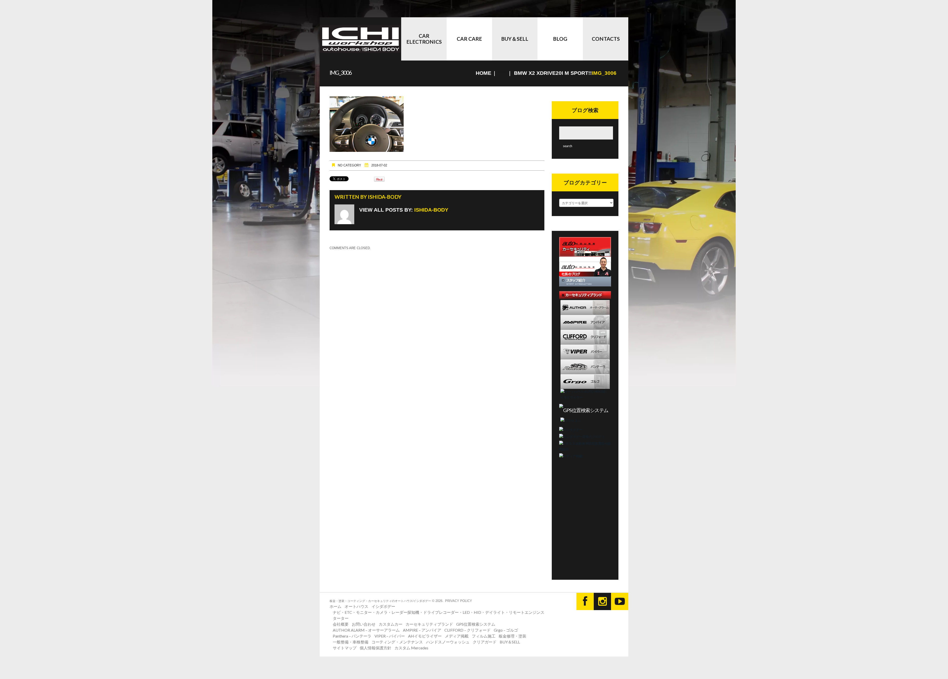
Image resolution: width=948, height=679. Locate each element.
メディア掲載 (457, 636)
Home (483, 73)
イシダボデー (383, 606)
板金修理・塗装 (512, 636)
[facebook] (585, 601)
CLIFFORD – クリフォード (467, 630)
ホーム (335, 606)
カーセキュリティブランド (429, 624)
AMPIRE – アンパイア (422, 630)
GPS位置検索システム (475, 624)
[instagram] (602, 601)
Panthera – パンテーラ (352, 636)
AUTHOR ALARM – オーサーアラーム (366, 630)
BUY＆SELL (514, 39)
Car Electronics (424, 39)
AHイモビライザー (425, 636)
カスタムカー (390, 624)
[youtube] (619, 601)
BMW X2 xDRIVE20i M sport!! (553, 73)
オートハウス (356, 606)
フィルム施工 (483, 636)
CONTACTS (606, 39)
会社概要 (341, 624)
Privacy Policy (458, 601)
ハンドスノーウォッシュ (448, 641)
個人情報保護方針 (375, 647)
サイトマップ (344, 647)
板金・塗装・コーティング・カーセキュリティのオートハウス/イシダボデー (380, 601)
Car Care (469, 39)
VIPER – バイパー (390, 636)
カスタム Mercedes (411, 647)
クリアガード (484, 641)
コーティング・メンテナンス (397, 641)
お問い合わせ (363, 624)
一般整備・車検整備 (350, 641)
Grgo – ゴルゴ (506, 630)
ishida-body (384, 197)
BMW (502, 73)
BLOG (560, 39)
